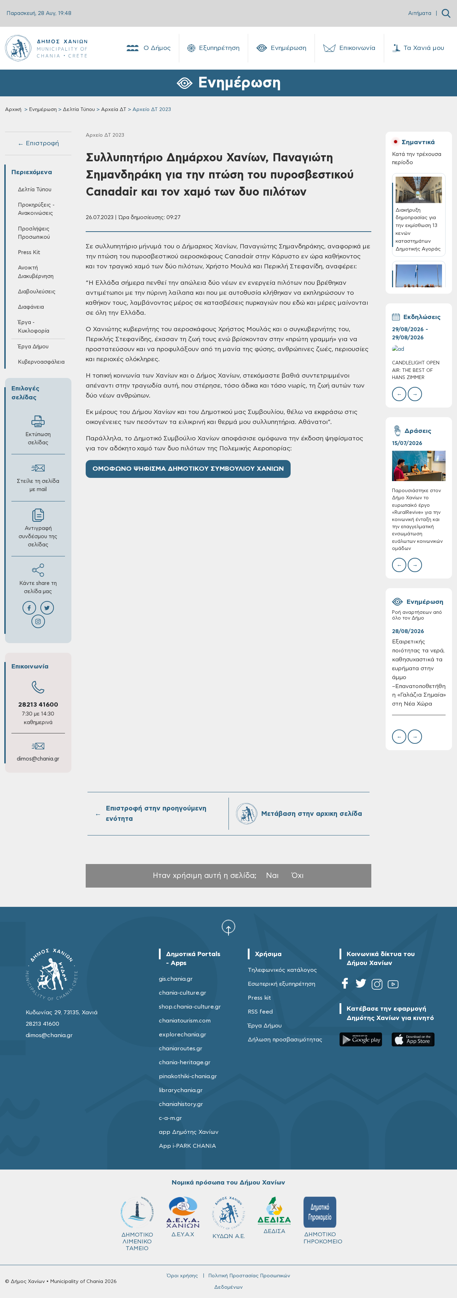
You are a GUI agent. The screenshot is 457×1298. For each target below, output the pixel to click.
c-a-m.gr (170, 1118)
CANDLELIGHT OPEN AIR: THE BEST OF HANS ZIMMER (416, 370)
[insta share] (38, 621)
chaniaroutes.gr (180, 1048)
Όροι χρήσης (182, 1275)
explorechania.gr (182, 1034)
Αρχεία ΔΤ (113, 109)
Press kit (259, 998)
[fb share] (29, 608)
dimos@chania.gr (38, 759)
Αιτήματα (419, 13)
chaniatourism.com (185, 1021)
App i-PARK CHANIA (187, 1146)
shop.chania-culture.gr (190, 1007)
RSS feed (260, 1012)
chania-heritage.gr (185, 1062)
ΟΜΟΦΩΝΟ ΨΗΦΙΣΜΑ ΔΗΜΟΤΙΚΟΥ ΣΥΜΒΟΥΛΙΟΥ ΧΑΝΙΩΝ (188, 469)
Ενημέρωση (288, 48)
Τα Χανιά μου (423, 48)
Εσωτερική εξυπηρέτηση (281, 984)
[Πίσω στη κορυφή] (228, 927)
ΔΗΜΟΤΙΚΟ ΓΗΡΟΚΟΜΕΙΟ (322, 1238)
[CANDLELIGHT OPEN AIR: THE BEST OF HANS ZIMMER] (419, 349)
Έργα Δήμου (265, 1026)
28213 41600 (38, 705)
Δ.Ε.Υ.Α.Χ (182, 1234)
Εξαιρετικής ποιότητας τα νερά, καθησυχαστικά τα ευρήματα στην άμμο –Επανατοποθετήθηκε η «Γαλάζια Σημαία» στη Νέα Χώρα (419, 673)
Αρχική (13, 109)
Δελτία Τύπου (79, 109)
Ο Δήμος (157, 48)
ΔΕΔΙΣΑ (274, 1231)
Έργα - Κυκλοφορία (33, 326)
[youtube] (393, 986)
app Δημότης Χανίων (189, 1132)
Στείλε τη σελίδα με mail (38, 485)
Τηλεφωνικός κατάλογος (282, 970)
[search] (446, 13)
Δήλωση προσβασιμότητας (285, 1039)
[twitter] (361, 986)
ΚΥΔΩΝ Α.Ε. (228, 1236)
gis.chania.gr (176, 979)
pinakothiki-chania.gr (188, 1076)
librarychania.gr (181, 1090)
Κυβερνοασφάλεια (41, 362)
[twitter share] (47, 608)
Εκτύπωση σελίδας (38, 438)
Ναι (272, 875)
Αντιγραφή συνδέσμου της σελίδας (38, 536)
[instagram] (377, 986)
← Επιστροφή (38, 143)
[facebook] (345, 986)
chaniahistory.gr (181, 1104)
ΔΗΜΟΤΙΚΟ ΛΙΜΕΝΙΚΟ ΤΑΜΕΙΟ (137, 1241)
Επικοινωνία (357, 48)
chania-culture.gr (182, 993)
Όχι (298, 875)
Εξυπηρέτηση (219, 48)
